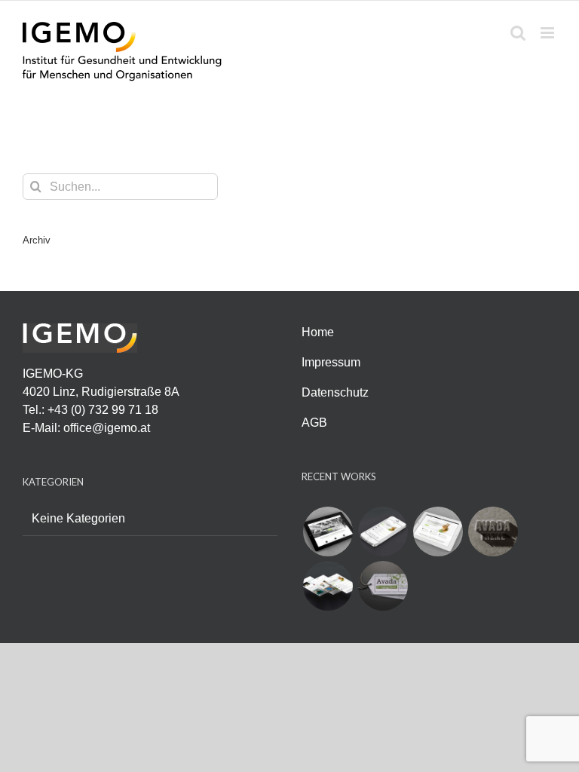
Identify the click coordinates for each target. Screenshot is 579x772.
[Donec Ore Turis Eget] (328, 531)
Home (318, 332)
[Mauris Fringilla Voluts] (383, 531)
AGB (314, 422)
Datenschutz (335, 392)
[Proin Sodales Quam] (438, 531)
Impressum (331, 362)
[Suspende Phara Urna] (383, 586)
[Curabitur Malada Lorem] (328, 586)
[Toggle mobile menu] (548, 33)
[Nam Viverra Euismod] (493, 531)
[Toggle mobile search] (517, 33)
